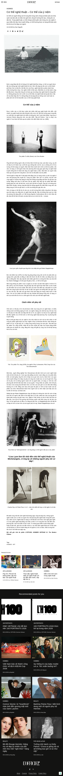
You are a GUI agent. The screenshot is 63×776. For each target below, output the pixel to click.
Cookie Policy (42, 773)
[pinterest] (13, 31)
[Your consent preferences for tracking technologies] (60, 773)
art (14, 544)
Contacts (24, 773)
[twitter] (17, 31)
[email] (8, 31)
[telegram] (22, 31)
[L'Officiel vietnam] (31, 2)
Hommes (10, 8)
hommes (9, 544)
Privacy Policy (33, 773)
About (18, 773)
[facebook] (10, 31)
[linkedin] (15, 31)
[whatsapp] (20, 31)
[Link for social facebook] (30, 769)
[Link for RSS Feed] (33, 769)
